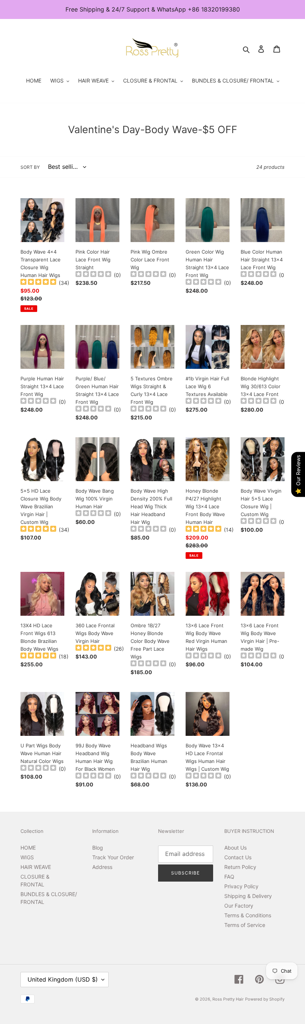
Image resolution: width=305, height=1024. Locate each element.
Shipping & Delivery (248, 896)
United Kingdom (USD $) (63, 979)
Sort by (30, 167)
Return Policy (240, 867)
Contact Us (237, 857)
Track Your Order (113, 857)
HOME (28, 847)
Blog (97, 847)
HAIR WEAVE (35, 867)
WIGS (27, 857)
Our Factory (238, 905)
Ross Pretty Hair (228, 999)
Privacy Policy (241, 886)
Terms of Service (244, 925)
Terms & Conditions (247, 915)
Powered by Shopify (265, 999)
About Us (235, 847)
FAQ (229, 876)
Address (102, 867)
